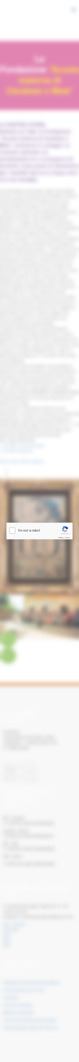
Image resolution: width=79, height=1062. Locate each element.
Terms (67, 538)
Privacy (60, 538)
